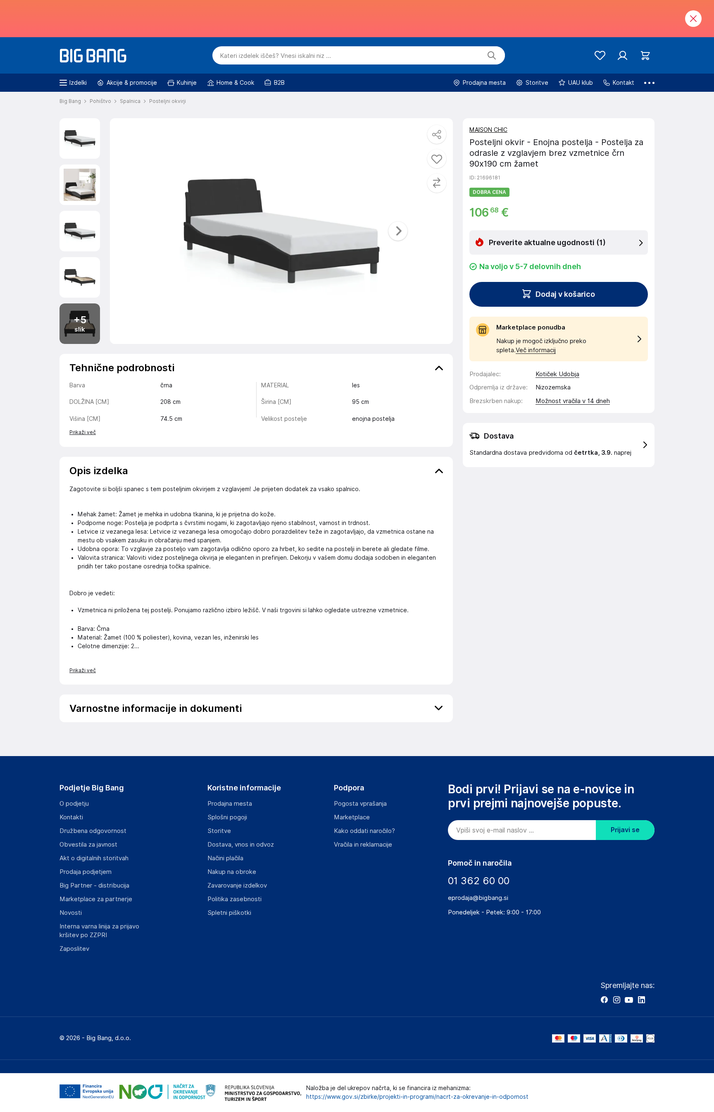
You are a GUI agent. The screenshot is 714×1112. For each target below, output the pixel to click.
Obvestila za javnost (88, 844)
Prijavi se (625, 830)
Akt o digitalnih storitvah (94, 858)
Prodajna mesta (229, 803)
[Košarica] (645, 55)
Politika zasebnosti (234, 899)
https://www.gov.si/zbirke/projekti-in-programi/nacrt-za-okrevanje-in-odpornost (417, 1096)
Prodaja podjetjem (86, 872)
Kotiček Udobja (557, 374)
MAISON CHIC (488, 129)
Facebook (604, 999)
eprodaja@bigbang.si (478, 898)
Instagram (616, 999)
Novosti (71, 912)
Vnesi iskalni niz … (275, 56)
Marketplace (352, 817)
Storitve (219, 831)
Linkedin (641, 999)
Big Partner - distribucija (94, 885)
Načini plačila (225, 858)
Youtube (629, 999)
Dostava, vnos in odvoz (240, 844)
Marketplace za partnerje (96, 899)
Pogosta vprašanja (360, 803)
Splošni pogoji (227, 817)
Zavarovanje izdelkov (237, 885)
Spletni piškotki (229, 912)
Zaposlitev (74, 948)
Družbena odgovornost (93, 831)
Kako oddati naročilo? (364, 831)
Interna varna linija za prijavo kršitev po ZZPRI (99, 931)
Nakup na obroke (231, 872)
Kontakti (71, 817)
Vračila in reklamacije (363, 844)
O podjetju (74, 803)
